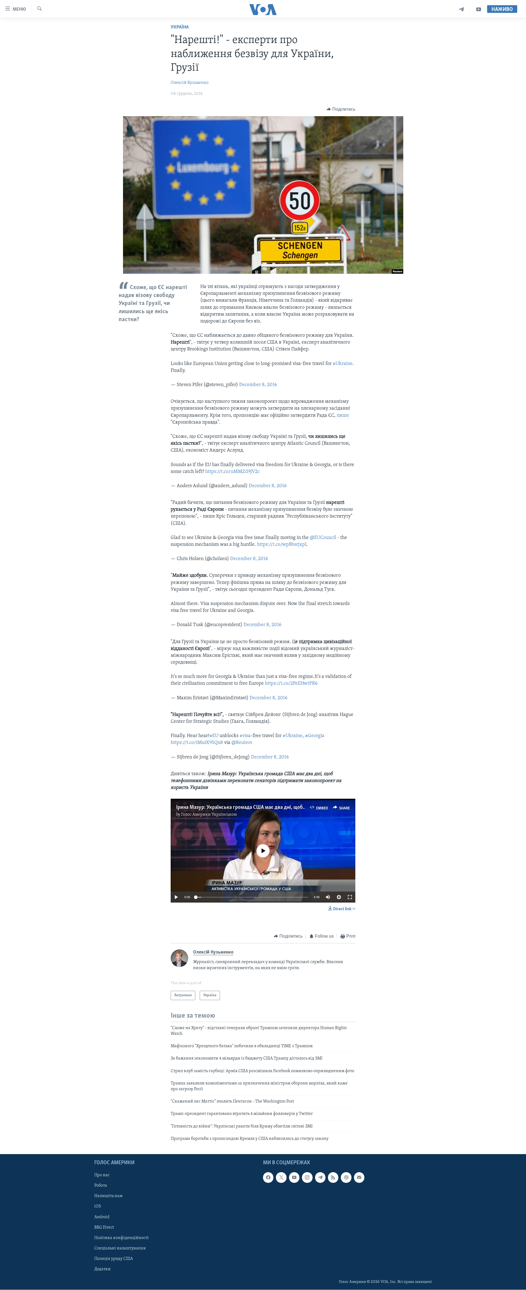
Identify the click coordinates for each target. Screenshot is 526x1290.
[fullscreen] (349, 897)
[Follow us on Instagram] (307, 1177)
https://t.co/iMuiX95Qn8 (197, 742)
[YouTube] (478, 9)
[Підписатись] (359, 1177)
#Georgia (314, 736)
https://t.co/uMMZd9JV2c (232, 471)
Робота (100, 1186)
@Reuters (241, 742)
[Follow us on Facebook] (268, 1177)
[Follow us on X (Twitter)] (281, 1177)
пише (343, 415)
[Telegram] (461, 9)
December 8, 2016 (258, 385)
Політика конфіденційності (121, 1238)
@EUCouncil (323, 537)
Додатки (102, 1269)
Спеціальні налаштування (120, 1248)
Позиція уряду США (113, 1259)
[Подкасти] (346, 1177)
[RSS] (333, 1177)
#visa (245, 736)
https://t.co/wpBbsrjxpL (282, 544)
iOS (97, 1207)
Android (102, 1217)
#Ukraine (343, 363)
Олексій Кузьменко (189, 83)
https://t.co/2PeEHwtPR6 (291, 683)
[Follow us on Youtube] (294, 1177)
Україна (180, 27)
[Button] (341, 109)
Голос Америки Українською (209, 814)
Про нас (102, 1175)
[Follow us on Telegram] (320, 1177)
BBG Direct (104, 1227)
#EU (213, 736)
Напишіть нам (108, 1196)
